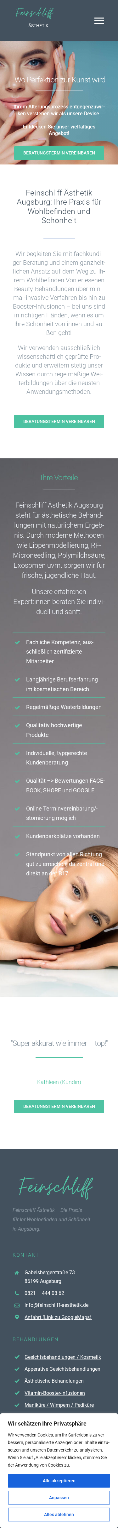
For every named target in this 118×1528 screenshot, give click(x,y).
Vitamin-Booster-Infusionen (55, 1393)
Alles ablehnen (59, 1514)
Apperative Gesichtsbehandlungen (62, 1369)
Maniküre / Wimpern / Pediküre (59, 1405)
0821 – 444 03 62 (44, 1293)
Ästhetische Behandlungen (54, 1381)
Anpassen (59, 1497)
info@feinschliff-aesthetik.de (56, 1305)
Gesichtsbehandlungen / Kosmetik (63, 1357)
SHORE (52, 790)
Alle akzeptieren (59, 1480)
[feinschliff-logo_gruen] (35, 9)
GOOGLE (83, 790)
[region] (59, 1470)
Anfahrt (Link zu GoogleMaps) (58, 1317)
